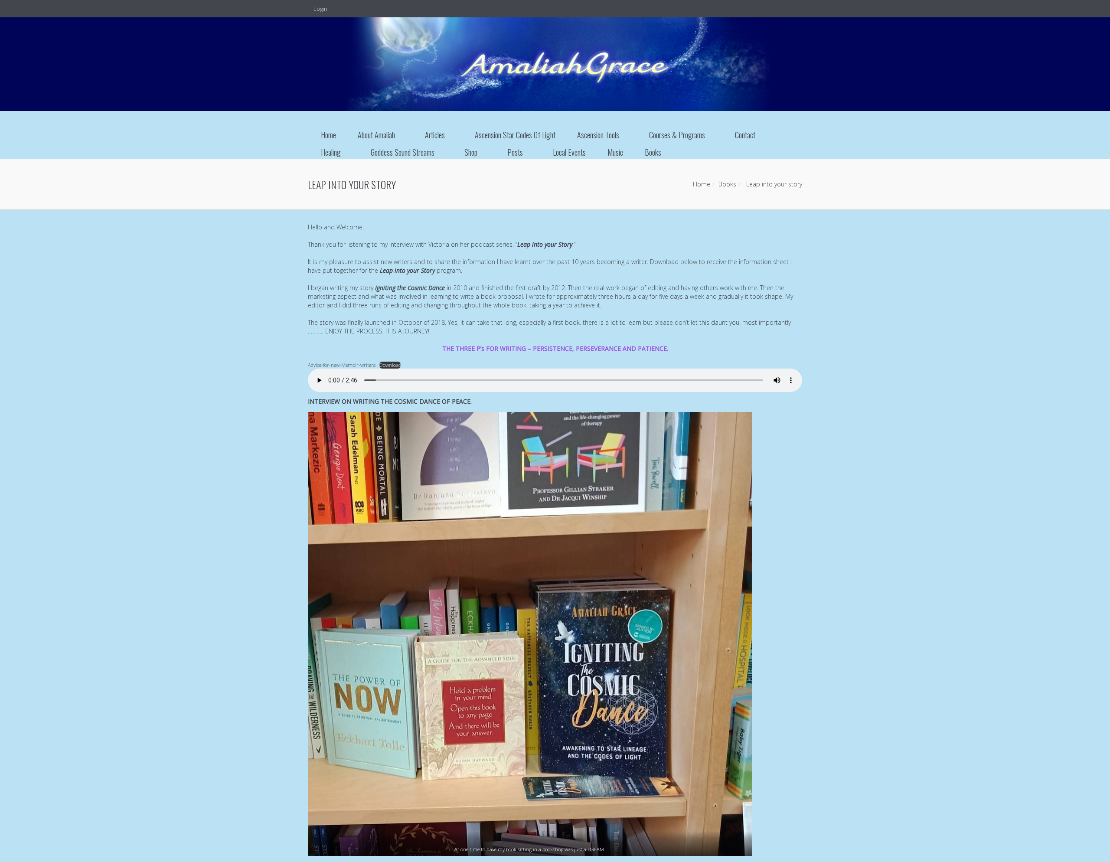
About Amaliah (376, 134)
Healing (331, 152)
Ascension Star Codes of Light (515, 134)
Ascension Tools (598, 134)
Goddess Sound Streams (402, 152)
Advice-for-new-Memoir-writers (341, 365)
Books (653, 152)
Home (328, 134)
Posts (515, 152)
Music (615, 152)
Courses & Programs (677, 134)
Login (319, 9)
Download (390, 365)
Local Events (569, 152)
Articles (435, 134)
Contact (745, 134)
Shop (470, 152)
